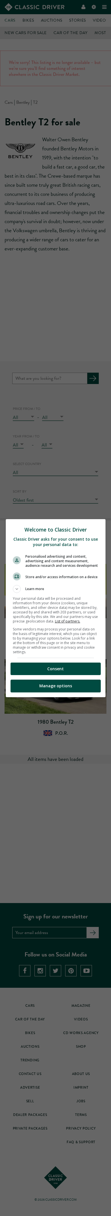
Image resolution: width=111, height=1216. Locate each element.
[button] (55, 589)
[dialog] (56, 608)
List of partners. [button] (67, 621)
